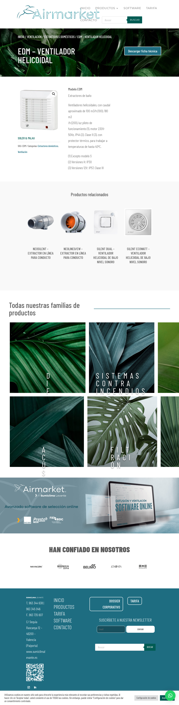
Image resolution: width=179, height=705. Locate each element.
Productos (105, 8)
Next (154, 567)
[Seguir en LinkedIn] (35, 687)
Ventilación (34, 37)
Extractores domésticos (59, 37)
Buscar (134, 19)
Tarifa (151, 8)
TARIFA (134, 601)
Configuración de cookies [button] (146, 697)
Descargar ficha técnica (142, 51)
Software (132, 8)
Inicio (85, 8)
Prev (24, 567)
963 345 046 (33, 609)
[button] (54, 94)
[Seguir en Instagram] (28, 687)
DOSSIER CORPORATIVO (111, 604)
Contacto (88, 20)
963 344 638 (36, 603)
